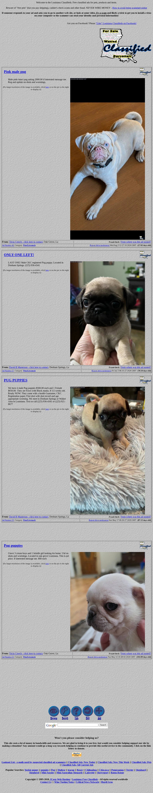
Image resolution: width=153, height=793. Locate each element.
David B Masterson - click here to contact (28, 367)
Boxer (80, 770)
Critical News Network (87, 782)
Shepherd (34, 772)
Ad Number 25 (8, 520)
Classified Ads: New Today (81, 762)
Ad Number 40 (8, 245)
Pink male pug (15, 72)
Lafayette (90, 772)
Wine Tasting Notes (64, 782)
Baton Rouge (117, 772)
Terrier (129, 770)
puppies (45, 770)
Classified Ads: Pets (141, 762)
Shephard (141, 770)
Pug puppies (13, 545)
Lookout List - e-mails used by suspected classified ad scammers (34, 762)
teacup (71, 770)
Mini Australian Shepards (69, 772)
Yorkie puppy (31, 770)
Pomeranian (117, 770)
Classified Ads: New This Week (113, 762)
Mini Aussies (47, 772)
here (47, 87)
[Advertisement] (26, 40)
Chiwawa (104, 770)
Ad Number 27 (8, 371)
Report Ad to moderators (100, 245)
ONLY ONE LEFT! (19, 255)
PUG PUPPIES (15, 380)
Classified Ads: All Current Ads (77, 765)
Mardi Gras (107, 782)
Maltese (61, 770)
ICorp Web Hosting (60, 779)
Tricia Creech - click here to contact (26, 242)
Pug (53, 770)
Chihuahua (91, 770)
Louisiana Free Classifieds (85, 779)
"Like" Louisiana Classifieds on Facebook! (116, 23)
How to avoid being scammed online (129, 8)
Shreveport (102, 772)
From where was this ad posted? (136, 242)
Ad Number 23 (8, 657)
